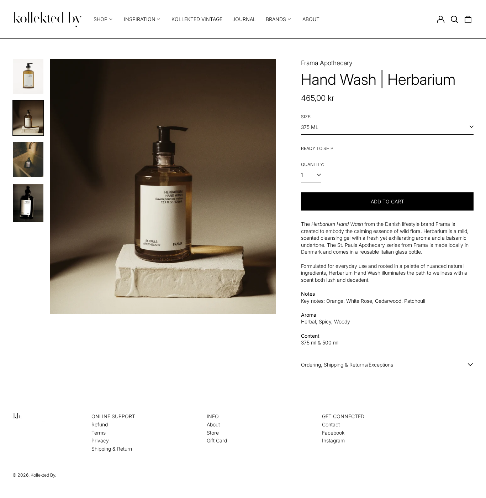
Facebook (333, 433)
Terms (98, 433)
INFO (213, 416)
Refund (99, 424)
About (310, 19)
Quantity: (312, 164)
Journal (244, 19)
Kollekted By (43, 475)
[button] (454, 19)
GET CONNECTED (343, 416)
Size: (306, 116)
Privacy (100, 440)
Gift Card (217, 440)
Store (213, 433)
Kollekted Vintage (196, 19)
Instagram (333, 440)
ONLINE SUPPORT (113, 416)
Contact (331, 424)
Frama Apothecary (327, 63)
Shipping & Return (111, 449)
